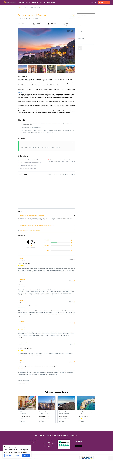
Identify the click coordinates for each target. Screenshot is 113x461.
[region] (17, 451)
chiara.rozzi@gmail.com (49, 444)
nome (79, 17)
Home (19, 7)
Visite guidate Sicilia (24, 2)
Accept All (25, 455)
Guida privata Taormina (49, 2)
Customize (8, 455)
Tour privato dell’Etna (63, 416)
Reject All (17, 455)
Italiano (93, 2)
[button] (72, 60)
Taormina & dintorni (37, 2)
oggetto (80, 31)
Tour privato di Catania (44, 416)
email (79, 24)
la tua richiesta (81, 38)
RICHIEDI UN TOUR (104, 2)
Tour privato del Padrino (25, 416)
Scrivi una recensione (23, 384)
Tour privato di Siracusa (83, 416)
